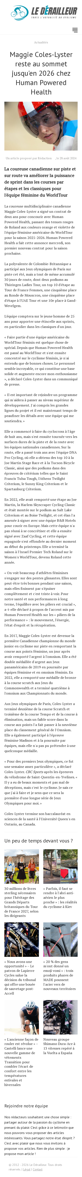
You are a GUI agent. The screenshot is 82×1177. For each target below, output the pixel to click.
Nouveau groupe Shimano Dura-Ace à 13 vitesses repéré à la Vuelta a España (59, 1046)
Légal (26, 1169)
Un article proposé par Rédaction (29, 158)
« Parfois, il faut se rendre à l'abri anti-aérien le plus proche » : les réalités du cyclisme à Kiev (60, 897)
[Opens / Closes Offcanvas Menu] (75, 30)
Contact (37, 1169)
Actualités (41, 42)
